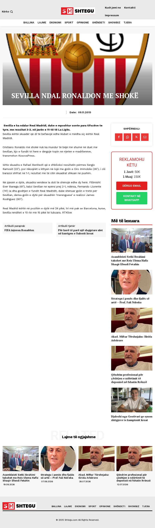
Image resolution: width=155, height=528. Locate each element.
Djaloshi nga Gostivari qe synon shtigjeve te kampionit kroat (131, 418)
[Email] (145, 137)
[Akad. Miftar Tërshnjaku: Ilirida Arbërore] (131, 320)
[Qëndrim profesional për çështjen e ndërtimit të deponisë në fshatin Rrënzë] (131, 358)
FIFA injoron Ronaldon (19, 230)
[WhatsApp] (127, 137)
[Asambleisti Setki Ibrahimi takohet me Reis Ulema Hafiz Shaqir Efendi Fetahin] (131, 240)
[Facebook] (118, 137)
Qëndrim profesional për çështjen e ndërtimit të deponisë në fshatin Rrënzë (129, 378)
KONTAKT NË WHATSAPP (131, 198)
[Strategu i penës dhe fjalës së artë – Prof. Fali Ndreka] (131, 282)
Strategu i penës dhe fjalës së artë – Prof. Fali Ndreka (130, 300)
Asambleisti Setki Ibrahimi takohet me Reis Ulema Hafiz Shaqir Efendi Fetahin (129, 260)
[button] (8, 11)
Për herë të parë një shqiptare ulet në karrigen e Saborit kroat (80, 232)
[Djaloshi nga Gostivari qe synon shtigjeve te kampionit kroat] (131, 400)
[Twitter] (136, 137)
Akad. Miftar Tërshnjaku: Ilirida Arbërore (93, 476)
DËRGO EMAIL (131, 185)
